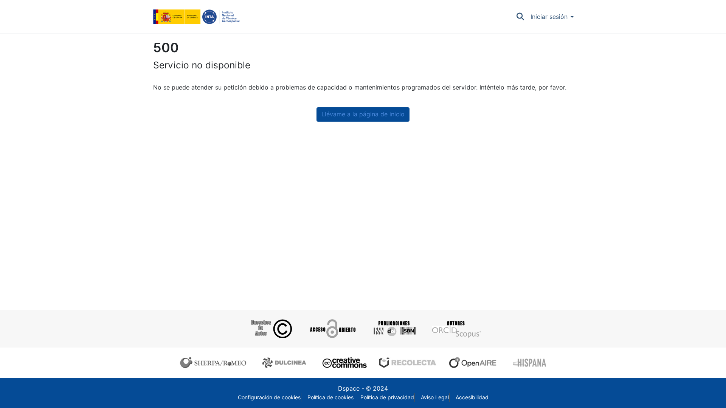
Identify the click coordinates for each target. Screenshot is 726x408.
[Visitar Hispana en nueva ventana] (530, 362)
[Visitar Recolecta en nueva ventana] (407, 362)
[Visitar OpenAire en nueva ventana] (474, 362)
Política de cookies (330, 397)
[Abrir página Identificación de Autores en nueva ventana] (455, 328)
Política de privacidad (387, 397)
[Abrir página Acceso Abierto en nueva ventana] (332, 328)
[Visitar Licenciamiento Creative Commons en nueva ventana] (343, 362)
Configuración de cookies (269, 397)
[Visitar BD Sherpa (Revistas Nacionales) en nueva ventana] (285, 362)
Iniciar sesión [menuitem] (549, 16)
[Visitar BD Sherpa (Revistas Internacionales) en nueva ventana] (214, 362)
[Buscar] (520, 17)
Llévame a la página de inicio (363, 114)
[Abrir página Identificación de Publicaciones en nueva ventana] (394, 328)
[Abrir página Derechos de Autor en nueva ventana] (270, 328)
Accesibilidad (472, 397)
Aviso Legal (435, 397)
